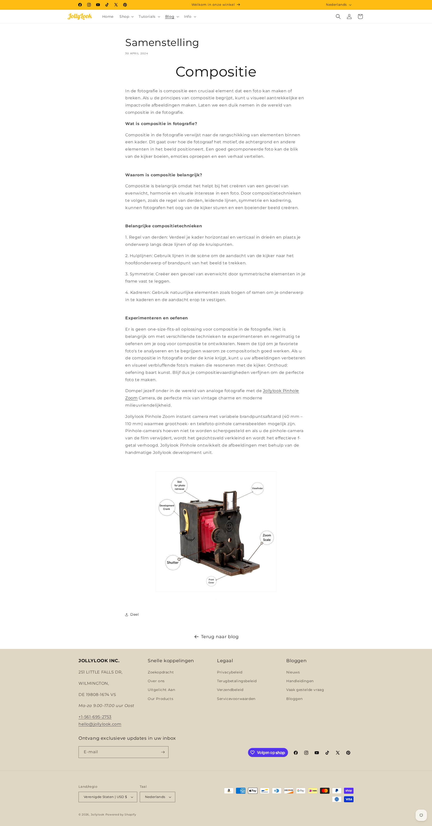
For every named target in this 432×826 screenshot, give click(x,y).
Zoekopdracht (161, 672)
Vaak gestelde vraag (305, 689)
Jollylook (97, 814)
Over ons (156, 681)
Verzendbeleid (230, 689)
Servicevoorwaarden (236, 698)
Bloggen (294, 698)
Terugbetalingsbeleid (237, 681)
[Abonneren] (162, 752)
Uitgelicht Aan (161, 689)
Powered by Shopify (121, 814)
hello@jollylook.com (99, 724)
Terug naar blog (220, 636)
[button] (126, 16)
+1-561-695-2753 (95, 716)
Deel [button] (134, 614)
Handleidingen (300, 681)
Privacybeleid (229, 672)
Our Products (160, 698)
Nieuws (293, 672)
